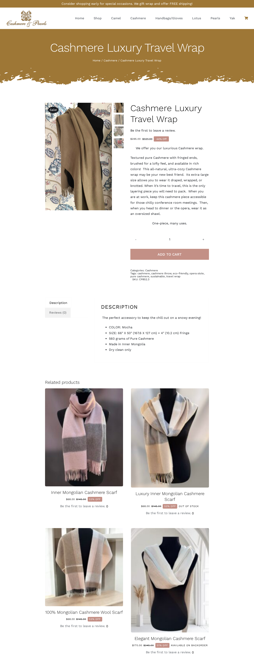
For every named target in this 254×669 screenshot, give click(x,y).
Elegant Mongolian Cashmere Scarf (170, 638)
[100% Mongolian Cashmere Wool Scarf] (84, 531)
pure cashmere (139, 276)
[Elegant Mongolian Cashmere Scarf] (170, 531)
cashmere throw (161, 273)
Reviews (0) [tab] (57, 312)
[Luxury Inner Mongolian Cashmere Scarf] (170, 391)
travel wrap (173, 276)
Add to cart (170, 254)
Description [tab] (58, 303)
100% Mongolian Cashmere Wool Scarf (84, 612)
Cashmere (151, 270)
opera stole (197, 273)
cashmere (144, 273)
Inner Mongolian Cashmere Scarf (84, 492)
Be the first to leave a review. (152, 130)
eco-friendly (180, 273)
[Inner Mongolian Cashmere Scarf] (84, 391)
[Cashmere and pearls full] (26, 11)
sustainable (158, 276)
